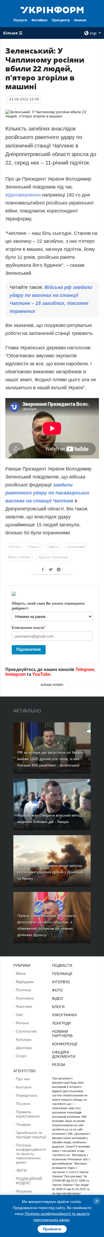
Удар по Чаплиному (53, 557)
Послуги (20, 20)
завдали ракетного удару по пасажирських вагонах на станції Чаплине (47, 492)
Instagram (15, 674)
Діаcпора (24, 1048)
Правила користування (28, 1114)
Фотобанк (39, 20)
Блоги (58, 1007)
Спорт (21, 1056)
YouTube (41, 674)
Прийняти (52, 1229)
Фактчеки (24, 1006)
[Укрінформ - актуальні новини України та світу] (52, 10)
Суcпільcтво (26, 1031)
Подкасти (62, 965)
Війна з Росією (19, 557)
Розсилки (24, 1191)
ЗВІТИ (21, 1170)
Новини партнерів (62, 1033)
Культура (23, 1039)
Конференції (64, 1044)
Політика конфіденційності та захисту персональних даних (31, 1153)
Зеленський (76, 547)
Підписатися (28, 649)
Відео (57, 998)
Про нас (23, 1079)
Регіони (22, 1023)
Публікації (62, 974)
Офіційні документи (63, 1054)
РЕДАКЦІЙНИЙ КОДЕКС (29, 1181)
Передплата (26, 1095)
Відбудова (25, 982)
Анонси (80, 20)
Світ (19, 1015)
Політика (23, 990)
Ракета (34, 547)
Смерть (53, 547)
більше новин (52, 684)
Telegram (84, 669)
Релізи (58, 1065)
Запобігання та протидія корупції (31, 1134)
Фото (57, 990)
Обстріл (14, 547)
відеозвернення (23, 195)
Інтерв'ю (61, 982)
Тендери (23, 1124)
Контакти (23, 1087)
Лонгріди (61, 1023)
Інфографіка (64, 1015)
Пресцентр (61, 20)
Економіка (25, 998)
